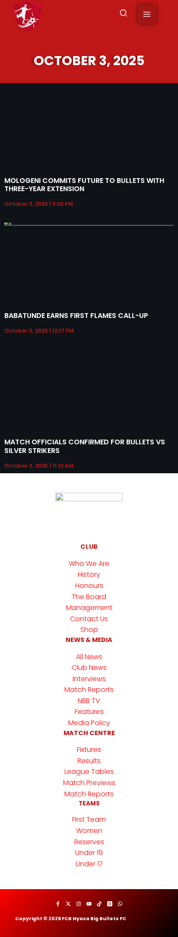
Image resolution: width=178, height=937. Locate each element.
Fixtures (89, 750)
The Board (89, 597)
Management (89, 608)
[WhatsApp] (120, 903)
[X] (68, 903)
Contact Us (89, 619)
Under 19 (89, 853)
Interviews (89, 679)
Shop (89, 630)
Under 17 (89, 864)
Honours (89, 586)
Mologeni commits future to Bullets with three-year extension (84, 185)
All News (89, 657)
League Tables (89, 772)
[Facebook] (57, 903)
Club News (89, 668)
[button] (124, 14)
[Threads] (109, 903)
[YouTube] (89, 903)
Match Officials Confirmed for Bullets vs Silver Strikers (84, 446)
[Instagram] (78, 903)
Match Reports (89, 690)
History (89, 574)
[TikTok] (99, 903)
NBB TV (89, 701)
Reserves (89, 842)
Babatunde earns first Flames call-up (76, 316)
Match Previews (89, 783)
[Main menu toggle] (146, 14)
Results (89, 761)
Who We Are (89, 564)
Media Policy (89, 723)
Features (89, 712)
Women (89, 831)
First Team (89, 819)
